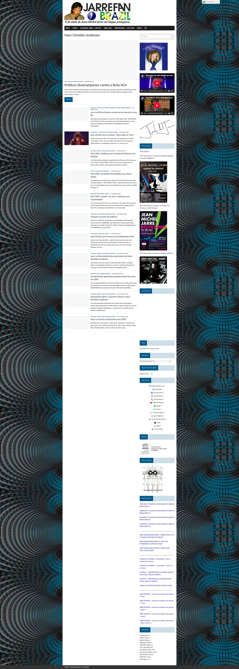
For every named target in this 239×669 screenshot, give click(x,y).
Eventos (99, 107)
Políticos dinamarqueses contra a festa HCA (95, 85)
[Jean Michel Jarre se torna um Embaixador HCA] (76, 245)
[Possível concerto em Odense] (76, 225)
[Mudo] (169, 91)
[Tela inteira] (172, 91)
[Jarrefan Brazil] (119, 13)
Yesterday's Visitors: (146, 645)
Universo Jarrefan (126, 107)
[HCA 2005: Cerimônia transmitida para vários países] (76, 182)
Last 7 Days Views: (145, 647)
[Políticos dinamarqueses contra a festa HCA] (100, 79)
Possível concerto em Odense (104, 217)
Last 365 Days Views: (146, 652)
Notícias (81, 81)
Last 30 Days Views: (146, 650)
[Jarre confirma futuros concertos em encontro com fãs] (76, 119)
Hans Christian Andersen (71, 81)
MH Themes (86, 667)
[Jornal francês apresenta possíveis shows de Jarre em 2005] (76, 285)
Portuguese (210, 2)
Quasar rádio (155, 348)
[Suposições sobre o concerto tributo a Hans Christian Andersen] (76, 305)
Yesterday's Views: (145, 642)
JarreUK (107, 193)
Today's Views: (144, 638)
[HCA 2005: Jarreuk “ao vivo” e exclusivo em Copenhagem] (76, 205)
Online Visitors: (144, 635)
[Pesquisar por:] (155, 36)
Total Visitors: (144, 654)
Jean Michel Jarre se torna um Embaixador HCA (112, 237)
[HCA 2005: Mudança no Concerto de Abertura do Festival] (76, 162)
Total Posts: (143, 657)
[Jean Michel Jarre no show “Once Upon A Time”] (76, 144)
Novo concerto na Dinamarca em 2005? (109, 319)
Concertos (93, 107)
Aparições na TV (95, 132)
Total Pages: (143, 659)
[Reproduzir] (142, 91)
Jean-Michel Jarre (145, 348)
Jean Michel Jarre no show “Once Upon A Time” (112, 135)
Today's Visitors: (145, 640)
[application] (157, 83)
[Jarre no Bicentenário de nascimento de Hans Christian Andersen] (76, 265)
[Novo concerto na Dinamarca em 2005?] (76, 328)
